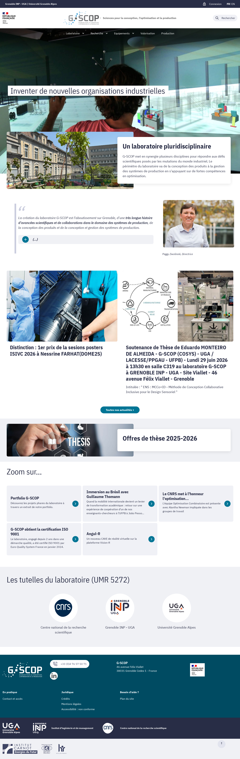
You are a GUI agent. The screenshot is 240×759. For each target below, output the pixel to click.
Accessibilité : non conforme (78, 709)
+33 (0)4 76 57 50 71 (74, 664)
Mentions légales (71, 704)
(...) (35, 239)
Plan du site (127, 698)
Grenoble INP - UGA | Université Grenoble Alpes (31, 3)
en (233, 4)
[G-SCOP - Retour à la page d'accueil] (81, 18)
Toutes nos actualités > (120, 410)
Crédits (65, 698)
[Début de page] (223, 744)
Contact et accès (13, 698)
